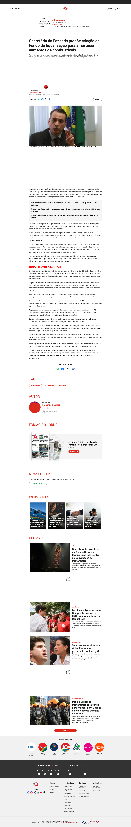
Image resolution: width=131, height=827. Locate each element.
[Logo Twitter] (46, 99)
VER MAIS (65, 730)
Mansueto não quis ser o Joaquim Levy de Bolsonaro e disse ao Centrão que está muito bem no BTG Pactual (64, 217)
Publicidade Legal (84, 793)
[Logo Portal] (65, 9)
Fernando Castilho (36, 93)
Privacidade (67, 793)
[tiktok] (44, 792)
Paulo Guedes (49, 385)
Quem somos (68, 786)
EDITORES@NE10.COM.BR (70, 823)
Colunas (51, 789)
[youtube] (41, 792)
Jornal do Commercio (96, 786)
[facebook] (28, 792)
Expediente (67, 805)
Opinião (51, 792)
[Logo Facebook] (42, 99)
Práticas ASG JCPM (68, 789)
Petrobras (62, 385)
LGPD (65, 799)
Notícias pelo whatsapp (82, 786)
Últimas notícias (54, 786)
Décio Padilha (35, 385)
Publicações (67, 802)
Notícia (97, 99)
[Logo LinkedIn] (50, 99)
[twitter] (34, 792)
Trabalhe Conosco (69, 811)
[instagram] (31, 792)
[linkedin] (37, 792)
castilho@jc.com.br (58, 24)
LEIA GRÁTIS (74, 452)
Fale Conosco (68, 808)
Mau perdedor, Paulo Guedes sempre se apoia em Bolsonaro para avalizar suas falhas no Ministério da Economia (65, 210)
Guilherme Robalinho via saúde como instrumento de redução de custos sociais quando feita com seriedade (64, 204)
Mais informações (51, 411)
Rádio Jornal (96, 790)
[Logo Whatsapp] (38, 99)
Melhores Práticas (69, 796)
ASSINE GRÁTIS (37, 483)
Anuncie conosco (84, 796)
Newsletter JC (83, 790)
